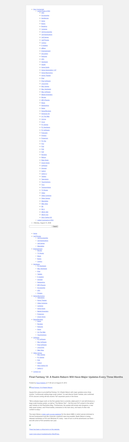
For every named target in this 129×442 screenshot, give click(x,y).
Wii (42, 206)
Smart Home (45, 163)
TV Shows (44, 190)
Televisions (44, 179)
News (43, 108)
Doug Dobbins (41, 383)
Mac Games (45, 86)
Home (35, 233)
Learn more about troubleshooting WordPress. (44, 434)
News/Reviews (46, 111)
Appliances (45, 18)
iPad (42, 78)
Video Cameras (46, 195)
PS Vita (43, 141)
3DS (42, 13)
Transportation (46, 187)
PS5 (42, 149)
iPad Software (46, 81)
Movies (43, 97)
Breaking (44, 26)
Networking (45, 105)
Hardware (44, 62)
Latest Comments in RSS (45, 220)
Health (43, 64)
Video (43, 193)
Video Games (45, 198)
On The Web (45, 116)
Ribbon (43, 157)
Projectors (44, 138)
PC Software (45, 130)
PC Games (44, 124)
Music (43, 103)
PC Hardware (45, 127)
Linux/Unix (44, 83)
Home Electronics (47, 73)
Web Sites (44, 204)
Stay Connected (38, 9)
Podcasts (44, 133)
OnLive (43, 119)
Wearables (44, 201)
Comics (43, 43)
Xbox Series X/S (46, 217)
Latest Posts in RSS (43, 11)
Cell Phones (45, 40)
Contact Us (37, 371)
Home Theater (46, 75)
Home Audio (45, 67)
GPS (42, 59)
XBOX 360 (44, 212)
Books (43, 23)
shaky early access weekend (51, 414)
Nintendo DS (45, 114)
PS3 (42, 144)
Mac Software (45, 92)
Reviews (44, 154)
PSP (42, 152)
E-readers (44, 45)
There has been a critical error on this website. (44, 429)
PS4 (42, 146)
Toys (42, 184)
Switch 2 (44, 174)
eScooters (44, 53)
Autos (43, 21)
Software (44, 165)
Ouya (43, 122)
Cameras (44, 29)
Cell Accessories (46, 32)
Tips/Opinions (45, 182)
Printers (43, 135)
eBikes (43, 48)
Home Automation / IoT (48, 70)
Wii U (43, 209)
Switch (43, 171)
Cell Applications (46, 34)
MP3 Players (45, 100)
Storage (44, 168)
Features (44, 56)
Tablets (43, 176)
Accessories (45, 15)
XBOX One (44, 214)
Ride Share (44, 160)
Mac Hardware (46, 89)
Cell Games (45, 37)
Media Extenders (46, 94)
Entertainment (45, 51)
